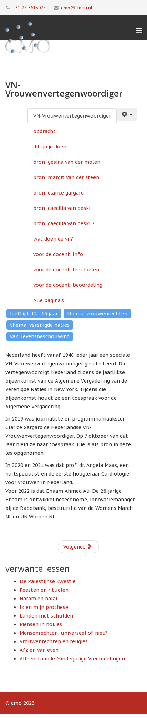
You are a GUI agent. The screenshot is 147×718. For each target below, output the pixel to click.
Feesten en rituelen (44, 590)
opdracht (44, 131)
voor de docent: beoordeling (67, 285)
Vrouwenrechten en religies (54, 641)
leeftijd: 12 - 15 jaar (34, 313)
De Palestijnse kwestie (48, 581)
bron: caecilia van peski (61, 208)
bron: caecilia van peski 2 (64, 223)
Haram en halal (38, 598)
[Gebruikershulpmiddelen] (127, 114)
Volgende (75, 547)
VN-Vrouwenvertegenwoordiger (72, 116)
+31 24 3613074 (29, 7)
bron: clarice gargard (58, 193)
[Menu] (139, 30)
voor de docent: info (58, 254)
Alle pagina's (48, 300)
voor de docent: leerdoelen (66, 269)
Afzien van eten (39, 650)
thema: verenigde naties (40, 325)
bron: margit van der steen (66, 177)
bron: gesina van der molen (66, 162)
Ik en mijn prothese (44, 607)
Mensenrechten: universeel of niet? (63, 633)
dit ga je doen (49, 146)
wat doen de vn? (53, 239)
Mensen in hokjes (41, 624)
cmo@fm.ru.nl (76, 7)
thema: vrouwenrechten (97, 313)
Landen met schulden (46, 616)
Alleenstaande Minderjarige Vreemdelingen (72, 658)
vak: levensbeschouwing (40, 336)
